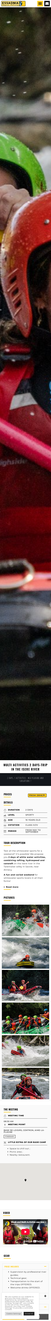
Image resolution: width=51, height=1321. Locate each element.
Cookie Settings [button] (13, 1314)
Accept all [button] (29, 1313)
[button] (40, 3)
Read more (12, 887)
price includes (11, 1266)
